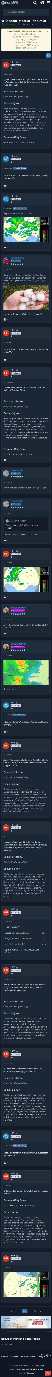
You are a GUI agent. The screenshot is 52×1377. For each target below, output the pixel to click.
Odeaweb (30, 1373)
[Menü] (48, 2)
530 (24, 1311)
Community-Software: (26, 1369)
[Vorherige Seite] (12, 1311)
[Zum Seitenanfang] (48, 1373)
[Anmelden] (42, 3)
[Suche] (35, 2)
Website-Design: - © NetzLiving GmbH (26, 1366)
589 (34, 1311)
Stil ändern (46, 1355)
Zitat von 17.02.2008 (17, 521)
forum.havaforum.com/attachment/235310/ (22, 314)
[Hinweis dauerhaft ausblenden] (47, 31)
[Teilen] (48, 55)
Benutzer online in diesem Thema (20, 1338)
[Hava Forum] (9, 2)
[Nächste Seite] (40, 1311)
